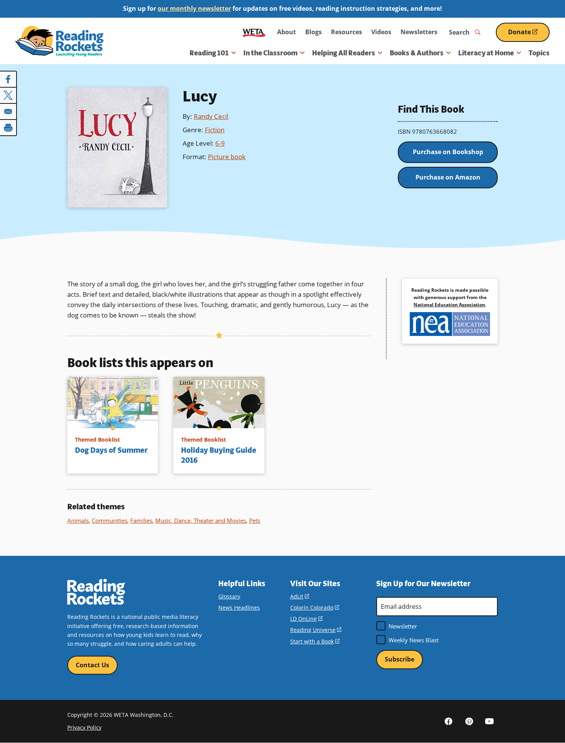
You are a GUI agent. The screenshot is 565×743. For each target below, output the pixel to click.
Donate (529, 35)
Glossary (229, 596)
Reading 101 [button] (209, 53)
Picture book (227, 156)
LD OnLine (306, 618)
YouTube (489, 721)
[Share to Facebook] (8, 79)
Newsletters (418, 32)
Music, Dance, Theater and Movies (200, 520)
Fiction (214, 129)
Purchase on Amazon (447, 177)
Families (141, 520)
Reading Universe (315, 629)
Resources (346, 32)
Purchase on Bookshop (448, 152)
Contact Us (92, 665)
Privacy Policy (84, 727)
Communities (109, 520)
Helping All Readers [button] (343, 53)
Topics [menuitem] (539, 53)
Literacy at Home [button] (486, 53)
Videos (381, 32)
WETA (254, 32)
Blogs (313, 32)
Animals (78, 520)
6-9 (220, 143)
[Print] (8, 127)
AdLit (299, 596)
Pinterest (468, 721)
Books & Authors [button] (417, 53)
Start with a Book (314, 641)
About (286, 32)
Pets (254, 520)
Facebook (448, 721)
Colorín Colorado (314, 607)
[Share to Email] (8, 111)
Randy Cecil (211, 116)
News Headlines (239, 607)
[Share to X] (8, 95)
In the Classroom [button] (270, 53)
